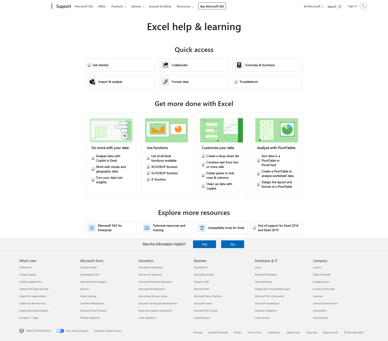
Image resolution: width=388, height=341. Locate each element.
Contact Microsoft (218, 332)
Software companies (266, 310)
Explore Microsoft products (33, 310)
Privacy (237, 332)
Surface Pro (25, 267)
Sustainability (320, 317)
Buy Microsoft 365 (212, 6)
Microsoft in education (151, 267)
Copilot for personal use (32, 303)
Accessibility (319, 310)
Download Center (89, 274)
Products (117, 6)
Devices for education (150, 274)
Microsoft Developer (266, 274)
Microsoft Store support (93, 281)
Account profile (88, 267)
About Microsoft (322, 274)
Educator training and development (158, 303)
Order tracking (88, 296)
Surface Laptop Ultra (30, 281)
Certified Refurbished (92, 303)
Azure (258, 267)
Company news (321, 281)
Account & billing (160, 6)
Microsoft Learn (263, 281)
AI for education (147, 317)
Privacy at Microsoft (324, 289)
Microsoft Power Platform (208, 296)
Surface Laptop (27, 274)
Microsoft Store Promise (93, 310)
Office (102, 6)
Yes (204, 244)
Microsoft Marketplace (267, 303)
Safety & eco (293, 332)
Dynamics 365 (201, 281)
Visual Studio (262, 317)
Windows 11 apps (28, 317)
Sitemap (197, 332)
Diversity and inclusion (325, 303)
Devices (136, 6)
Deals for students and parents (155, 310)
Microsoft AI (200, 267)
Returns (84, 289)
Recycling (311, 332)
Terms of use (254, 332)
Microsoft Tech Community (269, 296)
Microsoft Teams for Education (155, 281)
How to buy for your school (153, 296)
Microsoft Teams (203, 303)
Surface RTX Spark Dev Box (33, 289)
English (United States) (38, 330)
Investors (318, 296)
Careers (317, 267)
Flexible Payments (90, 317)
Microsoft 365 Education (152, 289)
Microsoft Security (204, 274)
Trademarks (273, 332)
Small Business (202, 317)
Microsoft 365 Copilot (206, 310)
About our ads (330, 332)
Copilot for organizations (32, 296)
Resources (183, 6)
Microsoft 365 (84, 6)
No (232, 244)
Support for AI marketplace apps (272, 289)
